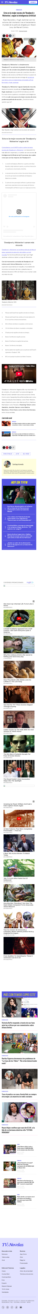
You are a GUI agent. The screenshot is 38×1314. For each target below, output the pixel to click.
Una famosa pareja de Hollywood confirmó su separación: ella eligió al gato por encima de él (23, 434)
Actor (17, 454)
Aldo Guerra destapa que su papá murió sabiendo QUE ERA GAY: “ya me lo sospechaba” (25, 1182)
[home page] (11, 2)
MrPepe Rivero (20, 1153)
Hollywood (26, 454)
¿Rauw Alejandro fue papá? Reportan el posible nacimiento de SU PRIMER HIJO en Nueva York (25, 1165)
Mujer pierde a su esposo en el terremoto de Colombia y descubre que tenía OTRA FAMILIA (25, 1199)
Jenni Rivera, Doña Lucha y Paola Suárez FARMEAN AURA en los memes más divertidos (25, 1148)
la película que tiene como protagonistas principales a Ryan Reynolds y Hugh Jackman (18, 79)
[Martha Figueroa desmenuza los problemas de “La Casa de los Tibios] (19, 1043)
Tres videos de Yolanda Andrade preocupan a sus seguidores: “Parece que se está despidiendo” (19, 518)
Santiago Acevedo (23, 31)
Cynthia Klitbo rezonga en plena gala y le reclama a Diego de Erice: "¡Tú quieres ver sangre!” (20, 527)
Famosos (19, 10)
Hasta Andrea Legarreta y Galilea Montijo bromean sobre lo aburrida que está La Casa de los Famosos (19, 536)
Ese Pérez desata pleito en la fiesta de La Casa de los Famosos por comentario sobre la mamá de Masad (19, 509)
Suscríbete (33, 2)
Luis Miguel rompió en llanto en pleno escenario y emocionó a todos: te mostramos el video (24, 424)
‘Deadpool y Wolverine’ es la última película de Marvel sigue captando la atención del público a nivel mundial (19, 252)
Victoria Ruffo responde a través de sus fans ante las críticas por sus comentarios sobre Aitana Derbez (18, 1025)
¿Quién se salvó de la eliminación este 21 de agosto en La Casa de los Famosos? (19, 544)
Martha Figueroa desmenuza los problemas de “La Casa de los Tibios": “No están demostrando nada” (19, 1060)
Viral (18, 1144)
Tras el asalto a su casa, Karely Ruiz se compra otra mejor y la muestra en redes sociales (19, 1095)
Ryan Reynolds (7, 454)
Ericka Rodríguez (21, 1171)
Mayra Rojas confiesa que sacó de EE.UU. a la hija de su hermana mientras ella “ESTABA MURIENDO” (18, 1129)
